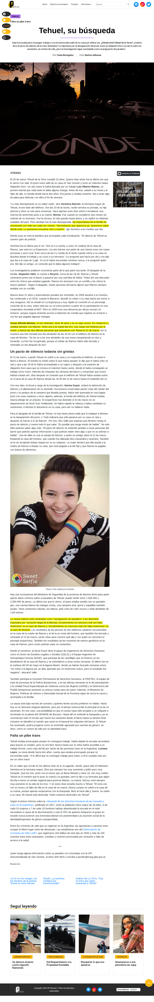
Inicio (44, 4)
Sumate (74, 4)
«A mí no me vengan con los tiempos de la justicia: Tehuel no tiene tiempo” (23, 881)
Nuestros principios (59, 4)
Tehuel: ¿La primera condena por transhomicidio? (53, 881)
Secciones (85, 4)
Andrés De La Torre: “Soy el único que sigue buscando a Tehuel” (89, 881)
